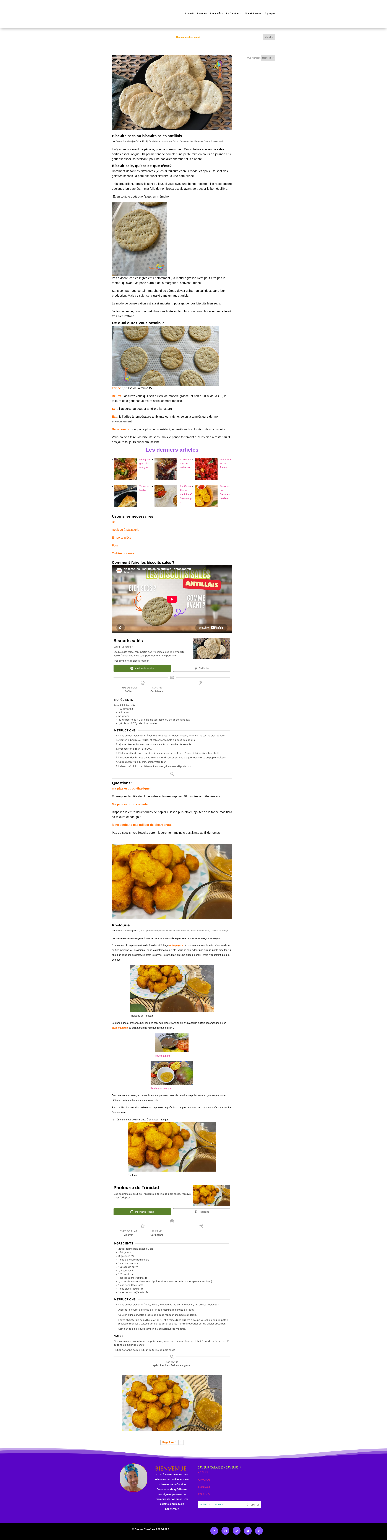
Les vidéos (216, 13)
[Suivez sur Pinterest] (259, 1531)
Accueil (189, 13)
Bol (114, 521)
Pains (175, 141)
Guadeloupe (154, 141)
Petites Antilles (186, 141)
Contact (204, 1487)
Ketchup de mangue (161, 1088)
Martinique (167, 141)
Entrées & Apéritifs (156, 930)
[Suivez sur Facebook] (214, 1531)
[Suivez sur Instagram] (225, 1531)
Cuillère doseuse (123, 553)
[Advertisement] (260, 130)
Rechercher (267, 58)
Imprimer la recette (144, 668)
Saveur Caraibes (124, 141)
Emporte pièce (121, 537)
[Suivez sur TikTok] (237, 1531)
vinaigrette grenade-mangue (145, 463)
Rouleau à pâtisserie (125, 529)
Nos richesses (253, 13)
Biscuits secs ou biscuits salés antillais (147, 136)
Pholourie (121, 925)
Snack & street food (213, 141)
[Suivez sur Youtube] (248, 1531)
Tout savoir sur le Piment (226, 463)
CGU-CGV (204, 1494)
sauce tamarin (163, 1055)
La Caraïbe (232, 13)
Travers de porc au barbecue (185, 463)
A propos (270, 13)
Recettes (202, 13)
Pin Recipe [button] (203, 668)
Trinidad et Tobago (219, 930)
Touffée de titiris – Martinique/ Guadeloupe (186, 494)
